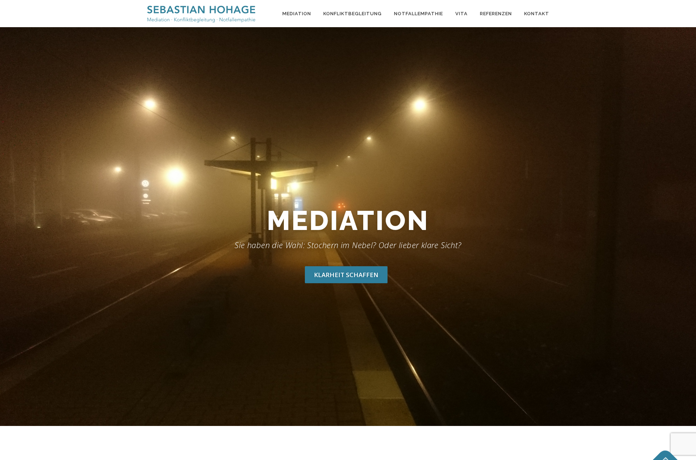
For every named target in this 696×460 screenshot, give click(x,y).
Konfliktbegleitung (352, 13)
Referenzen (496, 13)
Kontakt (536, 13)
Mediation (296, 13)
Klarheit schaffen (346, 275)
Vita (461, 13)
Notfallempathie (418, 13)
